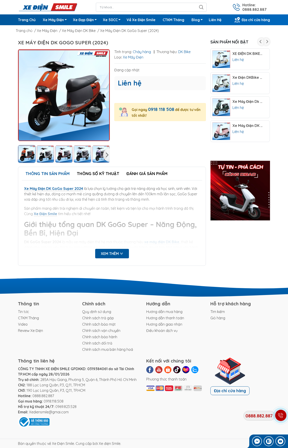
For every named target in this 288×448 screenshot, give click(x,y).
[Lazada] (185, 369)
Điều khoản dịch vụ (162, 330)
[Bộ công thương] (34, 421)
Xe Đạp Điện (83, 20)
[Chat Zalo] (269, 441)
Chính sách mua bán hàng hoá (107, 349)
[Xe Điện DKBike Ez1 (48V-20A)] (221, 83)
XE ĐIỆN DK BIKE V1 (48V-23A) (247, 54)
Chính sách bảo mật (99, 324)
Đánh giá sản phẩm (146, 173)
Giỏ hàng (217, 318)
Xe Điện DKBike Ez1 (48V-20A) (247, 77)
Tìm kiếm (217, 311)
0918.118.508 (53, 401)
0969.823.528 (65, 406)
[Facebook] (149, 369)
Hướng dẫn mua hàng (164, 311)
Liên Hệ (215, 20)
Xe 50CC (110, 20)
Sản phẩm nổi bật (229, 42)
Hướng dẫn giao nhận (164, 324)
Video (23, 324)
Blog (195, 20)
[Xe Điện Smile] (48, 7)
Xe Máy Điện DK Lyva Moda (247, 126)
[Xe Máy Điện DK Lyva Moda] (221, 131)
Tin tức (23, 311)
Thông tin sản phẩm (47, 173)
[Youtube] (158, 369)
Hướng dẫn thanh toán (165, 318)
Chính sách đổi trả (97, 343)
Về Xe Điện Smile (141, 20)
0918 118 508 (161, 109)
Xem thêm (110, 253)
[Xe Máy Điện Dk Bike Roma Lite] (221, 107)
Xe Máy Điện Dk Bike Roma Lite (247, 101)
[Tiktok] (176, 369)
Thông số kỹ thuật (98, 173)
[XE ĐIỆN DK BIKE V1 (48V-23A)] (221, 59)
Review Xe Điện (30, 330)
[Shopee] (167, 369)
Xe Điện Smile (63, 443)
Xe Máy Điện (53, 20)
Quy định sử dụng (96, 311)
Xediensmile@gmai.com (49, 412)
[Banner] (240, 190)
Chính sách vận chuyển (101, 330)
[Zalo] (194, 369)
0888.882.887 (43, 396)
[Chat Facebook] (257, 441)
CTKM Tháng (173, 20)
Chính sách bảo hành (99, 337)
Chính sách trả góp (98, 318)
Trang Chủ (27, 20)
